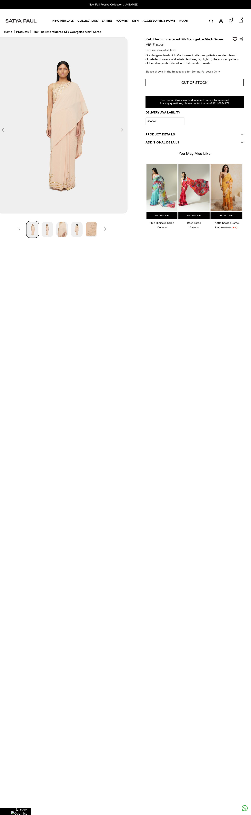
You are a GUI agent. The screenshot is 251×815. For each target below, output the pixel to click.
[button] (147, 192)
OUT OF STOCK (194, 82)
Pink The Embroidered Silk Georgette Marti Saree (67, 32)
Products (22, 32)
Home (8, 32)
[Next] (105, 229)
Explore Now (152, 4)
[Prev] (19, 229)
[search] (211, 20)
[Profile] (221, 20)
